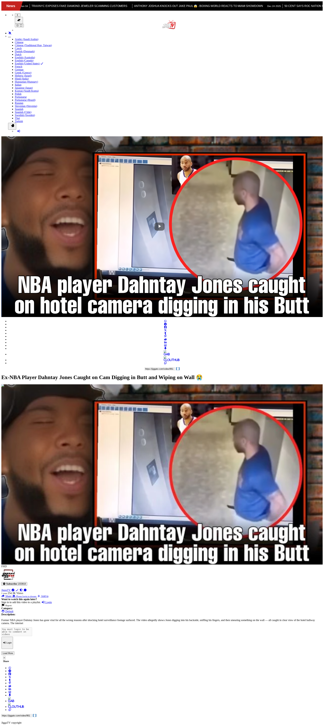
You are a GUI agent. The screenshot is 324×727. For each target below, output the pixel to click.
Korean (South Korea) (27, 90)
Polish (18, 93)
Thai (17, 118)
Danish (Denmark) (25, 51)
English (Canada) (24, 60)
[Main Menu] (19, 20)
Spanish (19, 109)
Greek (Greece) (23, 72)
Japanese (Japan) (24, 87)
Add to (44, 596)
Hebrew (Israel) (23, 75)
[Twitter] (165, 330)
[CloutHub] (165, 360)
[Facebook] (165, 327)
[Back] (17, 15)
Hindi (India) (22, 78)
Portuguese (21, 96)
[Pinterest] (165, 336)
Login (48, 602)
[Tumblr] (165, 333)
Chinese (19, 42)
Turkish (19, 121)
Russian (19, 103)
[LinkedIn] (165, 342)
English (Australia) (25, 57)
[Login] (18, 131)
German (19, 69)
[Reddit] (165, 339)
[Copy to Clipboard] (165, 363)
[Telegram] (165, 324)
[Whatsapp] (165, 321)
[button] (14, 584)
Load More (8, 653)
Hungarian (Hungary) (26, 81)
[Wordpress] (165, 345)
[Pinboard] (165, 348)
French (18, 66)
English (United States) (27, 63)
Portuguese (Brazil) (25, 100)
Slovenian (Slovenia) (26, 106)
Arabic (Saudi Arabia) (26, 39)
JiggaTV (6, 590)
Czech (18, 48)
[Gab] (165, 354)
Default (9, 611)
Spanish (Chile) (23, 112)
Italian (18, 84)
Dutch (18, 54)
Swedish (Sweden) (25, 115)
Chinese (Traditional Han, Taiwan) (33, 45)
